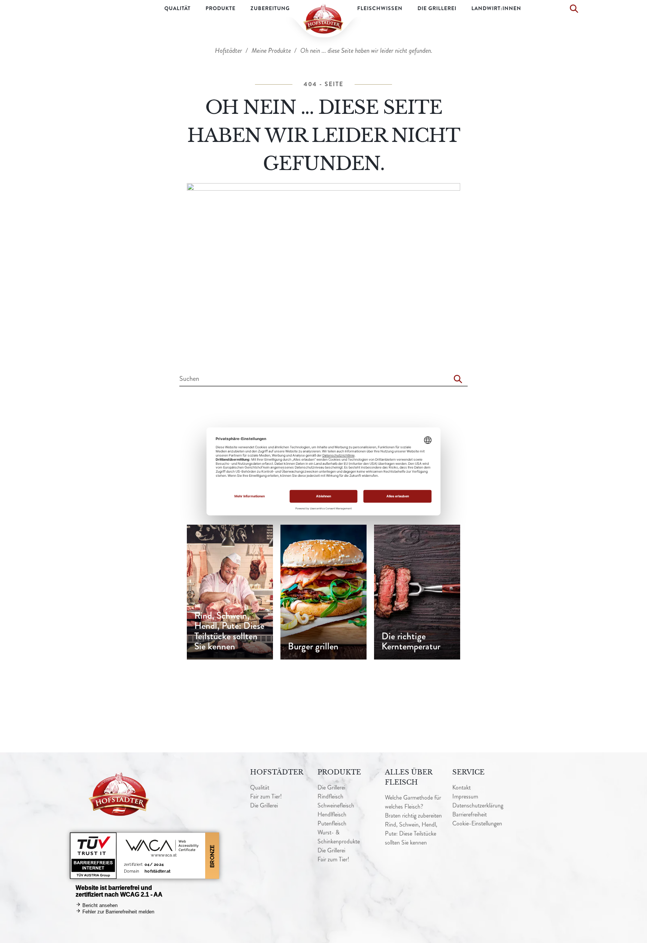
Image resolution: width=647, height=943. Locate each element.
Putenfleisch (332, 823)
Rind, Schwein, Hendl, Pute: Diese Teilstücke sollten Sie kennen (411, 833)
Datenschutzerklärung (477, 805)
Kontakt (461, 787)
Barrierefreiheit (469, 814)
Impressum (465, 796)
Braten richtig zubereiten (413, 815)
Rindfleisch (330, 796)
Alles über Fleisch (408, 777)
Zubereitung (270, 8)
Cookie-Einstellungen (477, 823)
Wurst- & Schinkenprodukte (339, 837)
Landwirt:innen (496, 8)
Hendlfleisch (332, 814)
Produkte (221, 8)
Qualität (177, 8)
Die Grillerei (436, 8)
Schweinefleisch (336, 805)
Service (468, 772)
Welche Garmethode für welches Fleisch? (413, 802)
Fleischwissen (380, 8)
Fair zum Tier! (266, 796)
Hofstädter (229, 50)
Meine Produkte (272, 50)
